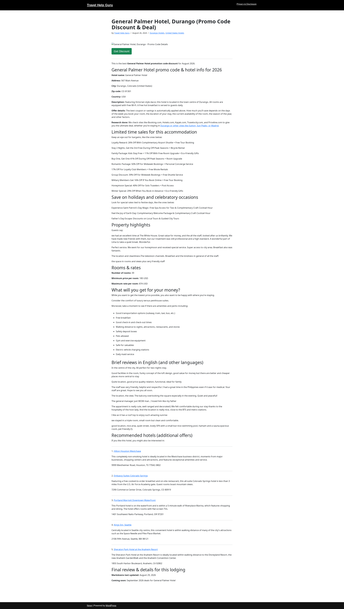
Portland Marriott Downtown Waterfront (135, 500)
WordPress (111, 605)
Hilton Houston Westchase (127, 451)
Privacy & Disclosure (247, 4)
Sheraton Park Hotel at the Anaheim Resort (136, 549)
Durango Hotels (157, 33)
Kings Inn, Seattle (122, 524)
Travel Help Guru (122, 33)
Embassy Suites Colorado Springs (131, 475)
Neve (89, 605)
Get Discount (121, 51)
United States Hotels (174, 33)
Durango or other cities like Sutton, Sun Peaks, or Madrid (189, 125)
